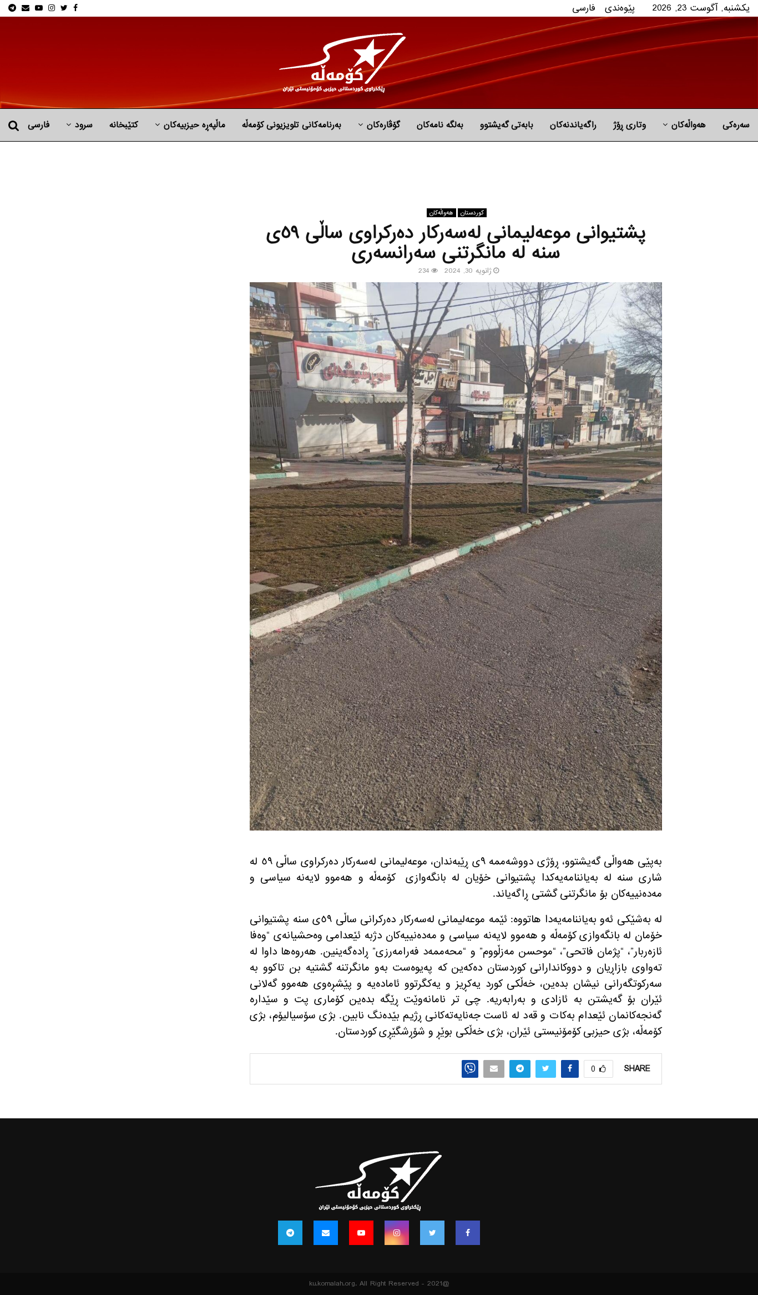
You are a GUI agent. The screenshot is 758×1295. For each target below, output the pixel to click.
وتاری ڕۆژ (629, 125)
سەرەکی (736, 125)
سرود (84, 125)
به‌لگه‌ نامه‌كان (440, 125)
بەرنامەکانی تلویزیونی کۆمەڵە (291, 125)
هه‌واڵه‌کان (688, 125)
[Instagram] (397, 1233)
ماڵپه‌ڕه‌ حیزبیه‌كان (194, 125)
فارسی (583, 8)
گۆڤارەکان (383, 125)
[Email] (326, 1233)
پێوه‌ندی (620, 8)
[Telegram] (290, 1233)
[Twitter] (432, 1233)
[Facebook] (468, 1233)
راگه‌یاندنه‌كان (573, 125)
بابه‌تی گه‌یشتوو (506, 125)
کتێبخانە (123, 125)
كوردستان (472, 212)
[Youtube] (361, 1233)
